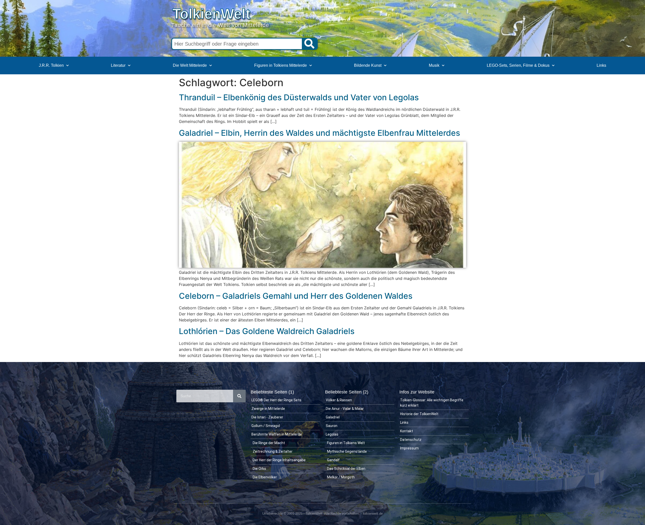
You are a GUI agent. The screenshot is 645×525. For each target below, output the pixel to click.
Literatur (118, 65)
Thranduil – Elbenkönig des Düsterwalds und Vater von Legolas (299, 97)
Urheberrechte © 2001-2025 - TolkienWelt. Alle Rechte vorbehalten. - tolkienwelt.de (322, 513)
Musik (434, 65)
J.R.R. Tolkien (51, 65)
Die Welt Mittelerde (190, 65)
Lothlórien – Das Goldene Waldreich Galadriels (266, 331)
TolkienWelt (211, 14)
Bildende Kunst (367, 65)
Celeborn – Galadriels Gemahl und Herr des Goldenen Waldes (295, 296)
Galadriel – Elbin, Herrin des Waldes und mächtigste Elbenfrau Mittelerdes (319, 133)
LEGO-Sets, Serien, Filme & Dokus (518, 65)
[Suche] (309, 44)
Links (601, 65)
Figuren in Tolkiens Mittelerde (280, 65)
